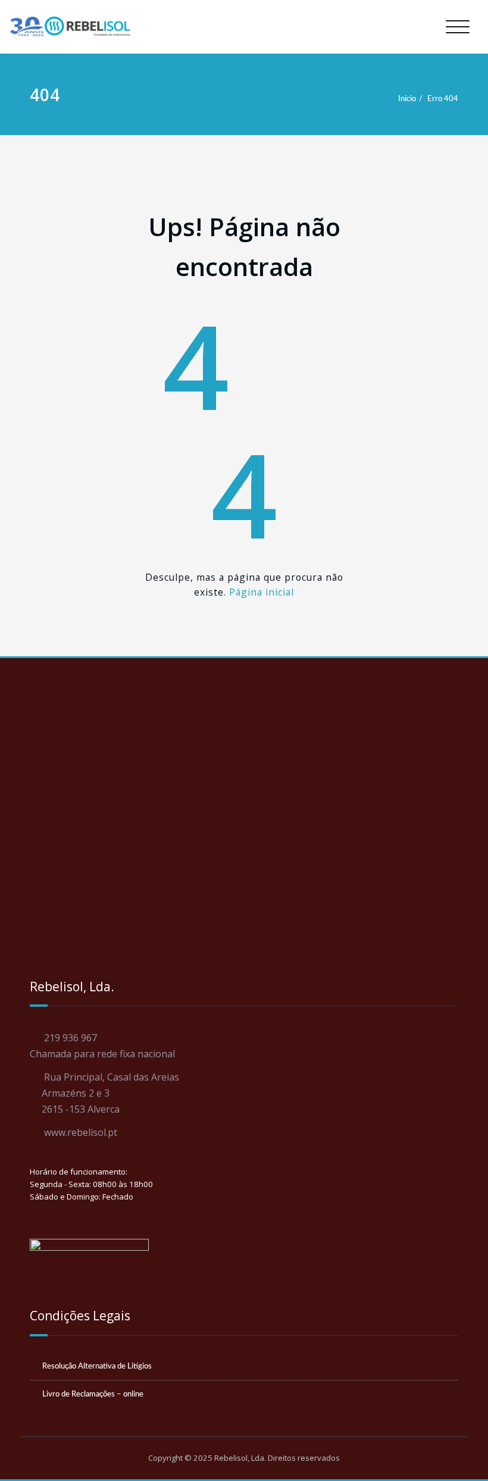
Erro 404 (442, 99)
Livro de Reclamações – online (92, 1394)
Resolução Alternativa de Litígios (97, 1366)
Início (407, 99)
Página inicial (261, 592)
